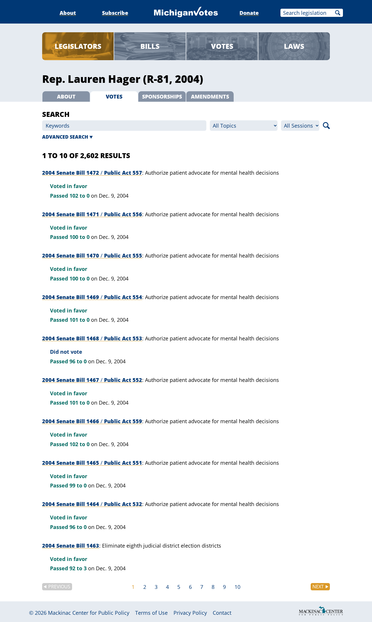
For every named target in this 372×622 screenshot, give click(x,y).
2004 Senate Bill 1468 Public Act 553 (92, 338)
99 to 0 (78, 485)
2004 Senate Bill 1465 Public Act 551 (92, 462)
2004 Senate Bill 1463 (70, 545)
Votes (222, 46)
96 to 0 (78, 361)
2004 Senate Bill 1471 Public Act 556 (92, 214)
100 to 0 (79, 236)
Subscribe (115, 12)
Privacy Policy (190, 612)
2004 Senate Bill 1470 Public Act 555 (92, 255)
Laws (294, 46)
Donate (249, 12)
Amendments (210, 96)
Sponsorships (162, 96)
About (68, 12)
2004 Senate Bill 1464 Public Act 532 (92, 504)
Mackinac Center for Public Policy (88, 612)
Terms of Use (151, 612)
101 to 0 (79, 319)
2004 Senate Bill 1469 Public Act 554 (92, 297)
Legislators (78, 46)
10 (237, 586)
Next (318, 586)
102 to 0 (79, 195)
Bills (150, 46)
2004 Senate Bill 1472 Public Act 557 (92, 172)
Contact (222, 612)
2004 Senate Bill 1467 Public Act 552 (92, 379)
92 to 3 (78, 568)
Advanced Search (65, 137)
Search (337, 13)
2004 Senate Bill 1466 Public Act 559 (92, 421)
